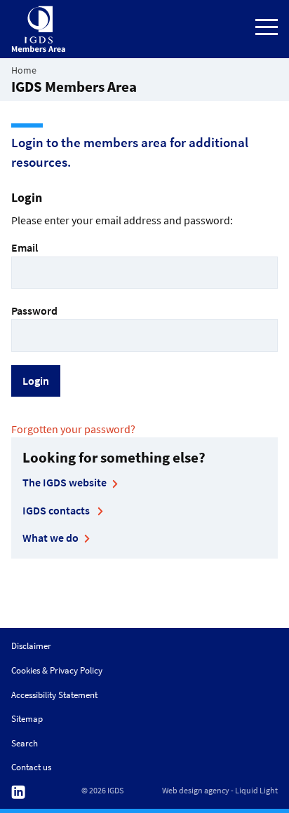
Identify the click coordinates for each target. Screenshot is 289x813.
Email (24, 247)
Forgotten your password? (73, 429)
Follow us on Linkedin (18, 792)
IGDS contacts (57, 510)
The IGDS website (64, 482)
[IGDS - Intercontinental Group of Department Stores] (38, 29)
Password (34, 310)
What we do (50, 538)
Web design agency (195, 790)
